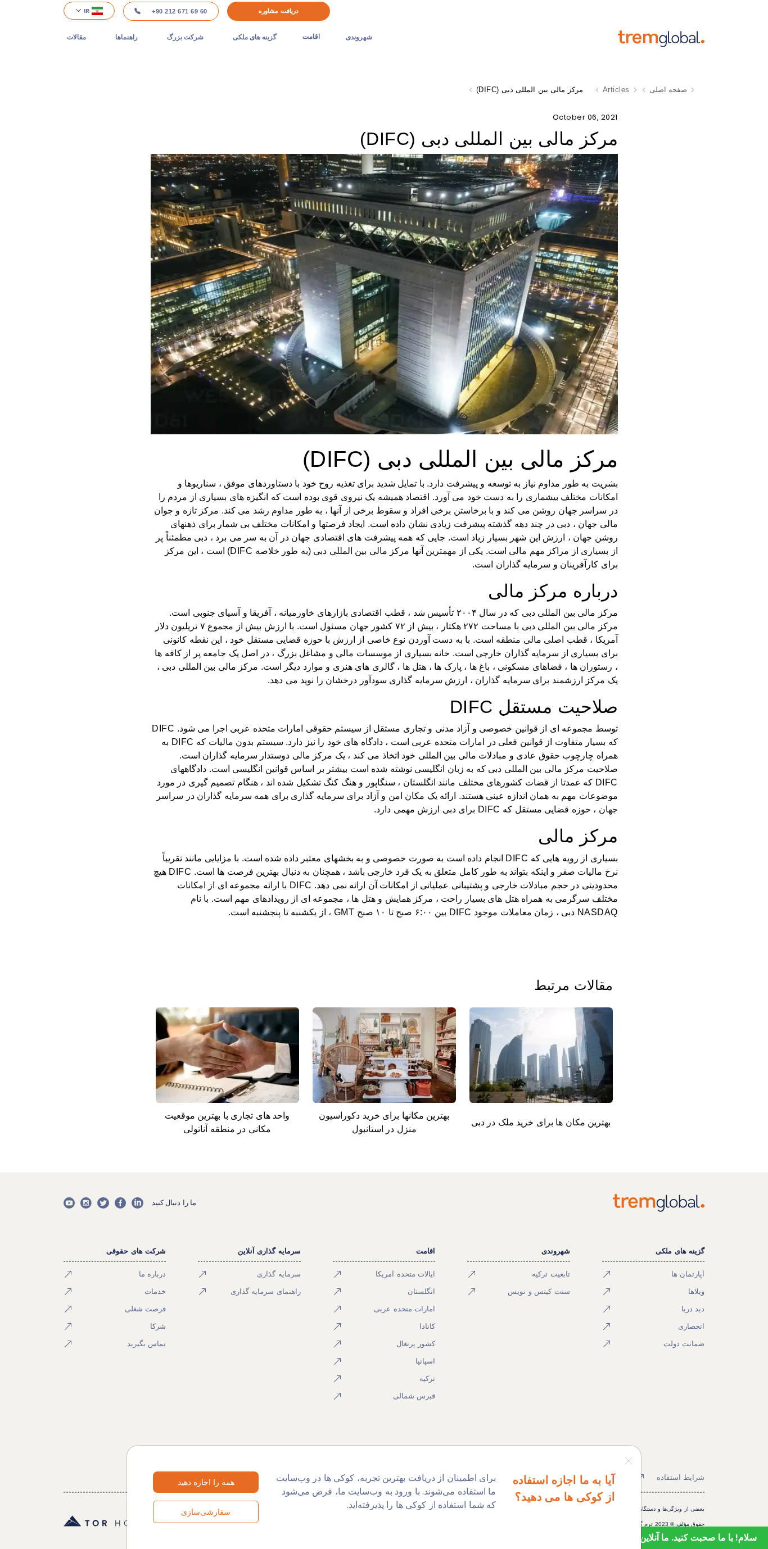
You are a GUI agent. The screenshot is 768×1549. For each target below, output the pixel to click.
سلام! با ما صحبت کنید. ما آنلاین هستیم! (684, 1537)
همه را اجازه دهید (206, 1482)
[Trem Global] (658, 1203)
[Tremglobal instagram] (86, 1203)
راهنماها (126, 37)
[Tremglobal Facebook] (120, 1203)
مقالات (76, 37)
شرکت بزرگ (185, 37)
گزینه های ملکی (255, 37)
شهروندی (359, 37)
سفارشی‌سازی (206, 1512)
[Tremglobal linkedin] (137, 1203)
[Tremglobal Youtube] (69, 1203)
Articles (616, 89)
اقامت (311, 36)
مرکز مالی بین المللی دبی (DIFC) (529, 89)
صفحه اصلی (668, 89)
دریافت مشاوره (279, 10)
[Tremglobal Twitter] (103, 1203)
